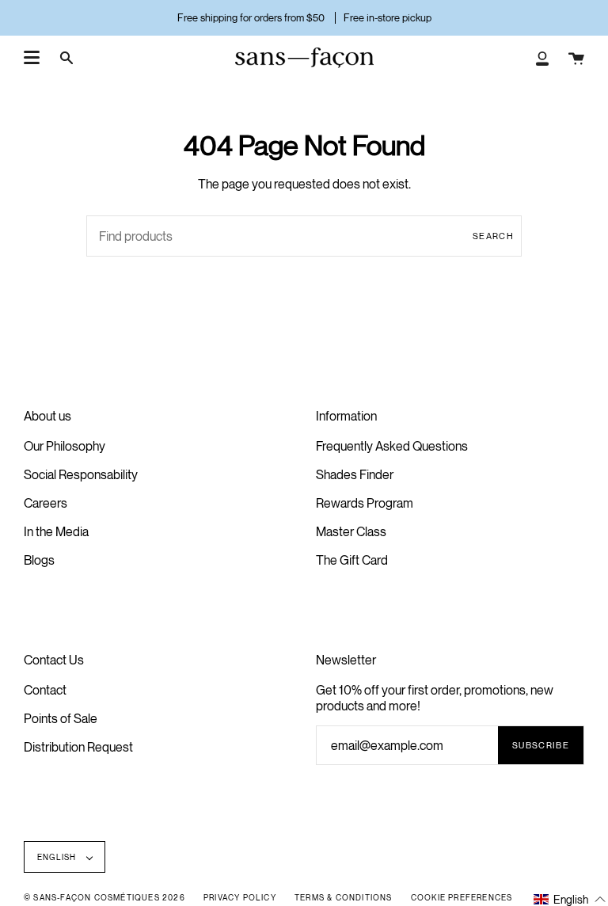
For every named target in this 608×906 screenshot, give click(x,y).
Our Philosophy (64, 446)
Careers (45, 503)
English (58, 857)
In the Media (56, 531)
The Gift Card (352, 560)
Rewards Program (364, 503)
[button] (570, 898)
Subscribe (540, 745)
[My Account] (542, 58)
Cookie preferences (462, 897)
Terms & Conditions (343, 897)
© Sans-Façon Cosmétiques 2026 (104, 897)
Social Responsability (81, 474)
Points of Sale (60, 718)
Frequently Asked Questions (392, 446)
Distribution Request (78, 747)
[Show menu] (31, 57)
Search (493, 235)
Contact (45, 690)
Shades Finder (354, 474)
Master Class (351, 531)
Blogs (39, 560)
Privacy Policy (239, 897)
